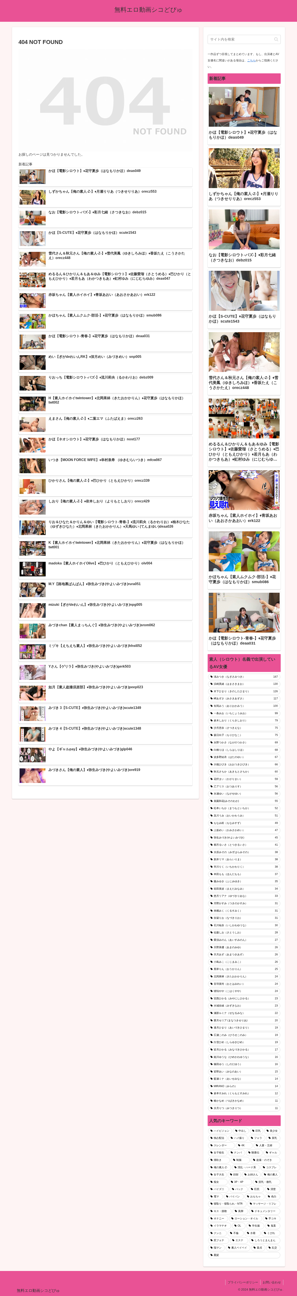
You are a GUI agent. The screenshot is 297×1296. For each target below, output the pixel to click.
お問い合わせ (272, 1282)
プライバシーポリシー (243, 1282)
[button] (276, 39)
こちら (251, 60)
